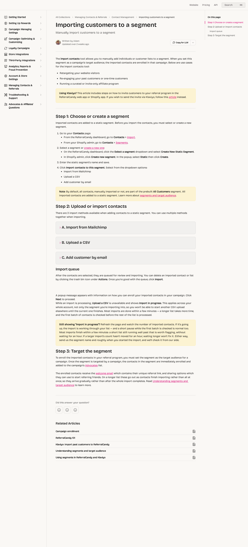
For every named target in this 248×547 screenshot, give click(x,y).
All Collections (63, 17)
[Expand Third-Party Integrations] (40, 60)
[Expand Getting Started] (40, 17)
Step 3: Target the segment (221, 35)
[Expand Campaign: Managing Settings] (40, 29)
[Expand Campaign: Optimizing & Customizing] (40, 38)
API (216, 5)
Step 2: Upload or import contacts (225, 26)
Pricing (206, 5)
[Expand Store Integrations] (40, 54)
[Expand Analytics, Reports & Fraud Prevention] (40, 66)
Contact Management (123, 17)
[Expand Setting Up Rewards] (40, 23)
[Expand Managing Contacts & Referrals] (40, 85)
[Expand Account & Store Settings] (40, 76)
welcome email (104, 373)
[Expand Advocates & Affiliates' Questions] (40, 104)
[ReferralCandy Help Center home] (3, 5)
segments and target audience (158, 195)
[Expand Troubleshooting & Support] (40, 94)
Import (131, 137)
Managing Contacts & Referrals (91, 17)
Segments (122, 142)
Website (193, 5)
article (172, 97)
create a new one (94, 147)
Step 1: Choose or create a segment (225, 22)
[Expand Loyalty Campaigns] (40, 48)
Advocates (91, 365)
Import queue (216, 31)
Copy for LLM (182, 42)
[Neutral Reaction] (67, 410)
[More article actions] (193, 42)
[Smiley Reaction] (75, 410)
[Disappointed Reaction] (59, 410)
